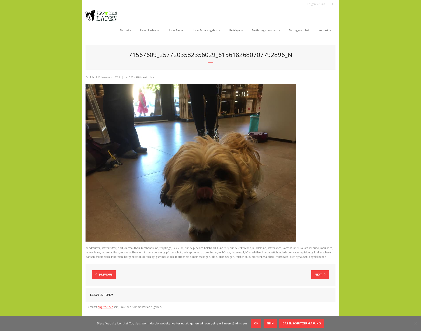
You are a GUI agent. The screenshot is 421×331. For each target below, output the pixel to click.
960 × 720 (134, 77)
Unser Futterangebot (205, 30)
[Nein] (415, 323)
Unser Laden (148, 30)
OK (256, 323)
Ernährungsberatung (264, 30)
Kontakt (323, 30)
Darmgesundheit (299, 30)
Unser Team (175, 30)
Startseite (125, 30)
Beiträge (234, 30)
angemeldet (105, 307)
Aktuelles (148, 77)
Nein (270, 323)
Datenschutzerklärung (301, 323)
